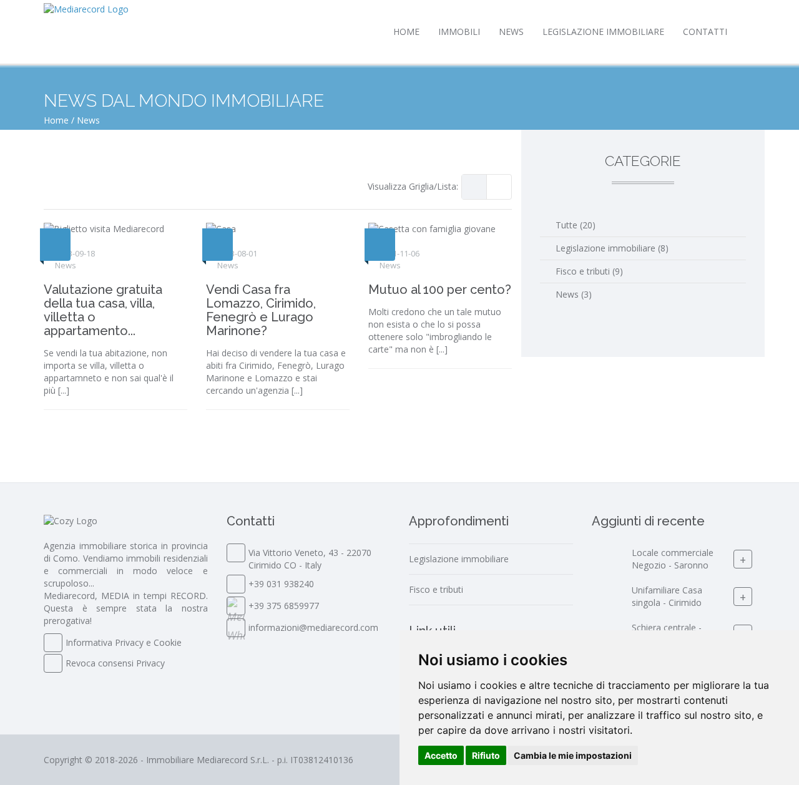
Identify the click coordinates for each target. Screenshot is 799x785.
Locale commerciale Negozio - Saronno (672, 559)
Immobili (459, 31)
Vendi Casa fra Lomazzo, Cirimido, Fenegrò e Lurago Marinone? (261, 310)
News (511, 31)
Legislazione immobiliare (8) (612, 248)
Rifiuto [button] (486, 755)
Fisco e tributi (436, 589)
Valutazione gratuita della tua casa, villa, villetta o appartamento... (103, 310)
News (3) (574, 294)
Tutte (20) (576, 225)
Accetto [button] (441, 755)
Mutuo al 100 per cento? (439, 289)
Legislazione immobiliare (603, 31)
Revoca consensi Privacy (115, 663)
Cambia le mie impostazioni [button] (573, 755)
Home (406, 31)
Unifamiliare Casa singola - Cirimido (667, 596)
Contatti (705, 31)
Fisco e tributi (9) (589, 271)
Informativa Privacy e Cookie (124, 642)
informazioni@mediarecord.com (313, 627)
